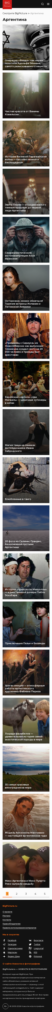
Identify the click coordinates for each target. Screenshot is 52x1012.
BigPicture (21, 13)
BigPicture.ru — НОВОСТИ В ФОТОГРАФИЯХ (25, 969)
